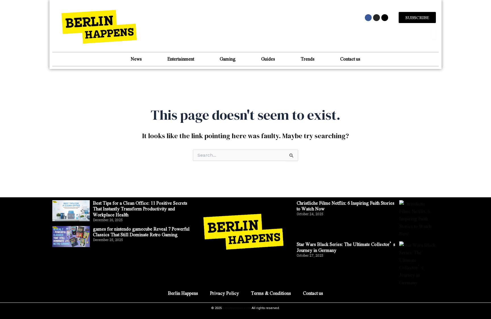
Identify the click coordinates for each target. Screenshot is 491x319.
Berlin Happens (183, 293)
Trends (308, 59)
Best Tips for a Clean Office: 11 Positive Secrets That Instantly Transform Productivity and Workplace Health (140, 209)
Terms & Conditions (271, 293)
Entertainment (180, 59)
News (136, 59)
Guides (268, 59)
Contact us (350, 59)
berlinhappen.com (236, 308)
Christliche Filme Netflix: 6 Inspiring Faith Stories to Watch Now (345, 206)
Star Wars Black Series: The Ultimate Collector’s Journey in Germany (346, 247)
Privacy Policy (224, 293)
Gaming (228, 59)
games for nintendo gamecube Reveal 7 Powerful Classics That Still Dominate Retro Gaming (141, 232)
